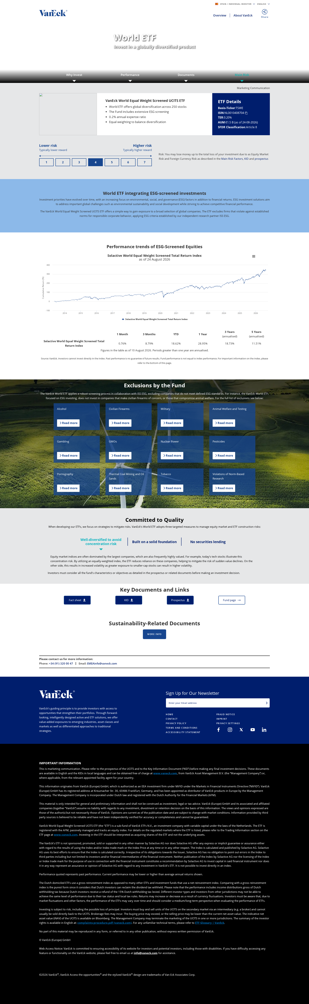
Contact (172, 718)
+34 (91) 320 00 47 (61, 663)
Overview (219, 15)
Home (169, 714)
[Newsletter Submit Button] (267, 702)
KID (246, 158)
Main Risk (242, 75)
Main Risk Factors (232, 158)
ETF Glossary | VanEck (209, 922)
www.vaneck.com (165, 773)
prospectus (261, 158)
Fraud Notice (225, 714)
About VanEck (243, 15)
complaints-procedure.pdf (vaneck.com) (104, 922)
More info (154, 634)
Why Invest (74, 75)
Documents (186, 75)
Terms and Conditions (181, 727)
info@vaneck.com (146, 953)
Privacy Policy (176, 723)
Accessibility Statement (183, 732)
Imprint (221, 718)
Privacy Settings (228, 723)
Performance (130, 75)
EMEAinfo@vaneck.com (102, 663)
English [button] (262, 4)
